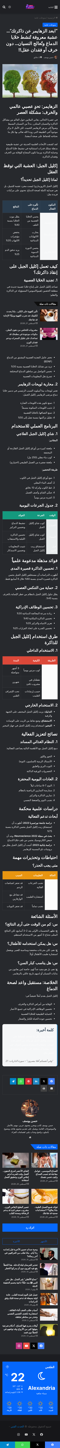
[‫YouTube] (26, 1354)
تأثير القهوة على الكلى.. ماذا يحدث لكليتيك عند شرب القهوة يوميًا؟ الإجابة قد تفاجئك (20, 318)
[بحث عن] (4, 8)
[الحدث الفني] (30, 6)
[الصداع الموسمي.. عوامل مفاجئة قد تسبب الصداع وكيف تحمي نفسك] (44, 1169)
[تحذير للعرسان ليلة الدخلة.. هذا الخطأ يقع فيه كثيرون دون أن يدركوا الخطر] (49, 1278)
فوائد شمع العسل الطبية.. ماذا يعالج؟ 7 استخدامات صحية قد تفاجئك (46, 1218)
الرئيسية (52, 17)
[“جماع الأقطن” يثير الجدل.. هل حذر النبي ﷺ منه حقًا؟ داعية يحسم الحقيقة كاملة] (49, 1292)
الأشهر (43, 1250)
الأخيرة (16, 1250)
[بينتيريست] (28, 1090)
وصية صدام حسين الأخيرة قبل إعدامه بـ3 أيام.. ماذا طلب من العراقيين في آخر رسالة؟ (20, 1261)
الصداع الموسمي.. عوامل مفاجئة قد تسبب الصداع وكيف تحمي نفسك (46, 1182)
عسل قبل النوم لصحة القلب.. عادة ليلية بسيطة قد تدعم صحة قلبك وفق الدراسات (21, 1306)
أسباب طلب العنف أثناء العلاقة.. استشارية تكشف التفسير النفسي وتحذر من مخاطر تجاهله (22, 1322)
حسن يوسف (48, 57)
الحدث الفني (20, 1435)
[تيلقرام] (13, 1090)
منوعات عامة (40, 17)
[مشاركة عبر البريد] (51, 1097)
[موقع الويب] (30, 1146)
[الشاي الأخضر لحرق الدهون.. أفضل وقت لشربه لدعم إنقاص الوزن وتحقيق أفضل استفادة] (15, 1169)
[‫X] (44, 1090)
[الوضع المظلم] (9, 8)
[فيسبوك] (51, 1090)
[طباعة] (44, 1097)
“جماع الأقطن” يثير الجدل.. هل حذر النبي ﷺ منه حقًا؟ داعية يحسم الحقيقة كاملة (20, 1291)
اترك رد (30, 1236)
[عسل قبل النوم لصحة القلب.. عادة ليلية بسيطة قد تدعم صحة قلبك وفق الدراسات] (49, 1308)
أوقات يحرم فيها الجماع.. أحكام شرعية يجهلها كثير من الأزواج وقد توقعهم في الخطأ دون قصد (20, 1337)
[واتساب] (21, 1090)
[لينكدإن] (36, 1090)
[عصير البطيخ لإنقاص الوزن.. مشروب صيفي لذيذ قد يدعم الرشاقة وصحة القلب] (15, 1205)
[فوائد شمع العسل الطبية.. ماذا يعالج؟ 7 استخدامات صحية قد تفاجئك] (44, 1205)
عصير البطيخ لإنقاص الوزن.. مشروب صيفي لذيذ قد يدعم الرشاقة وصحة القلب (16, 1218)
